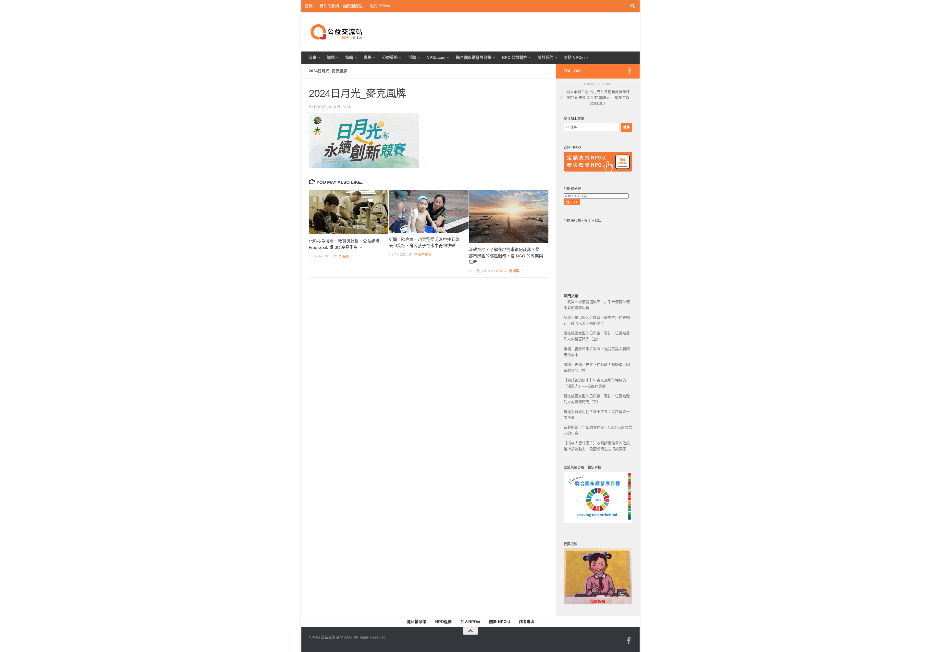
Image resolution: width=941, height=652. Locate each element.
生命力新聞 (422, 254)
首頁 (309, 6)
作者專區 (526, 622)
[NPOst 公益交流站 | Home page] (337, 32)
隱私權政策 (416, 622)
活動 (412, 57)
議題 (331, 57)
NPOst (320, 107)
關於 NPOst (380, 6)
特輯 (349, 57)
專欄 (367, 57)
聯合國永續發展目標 (473, 57)
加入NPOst (470, 622)
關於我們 (545, 57)
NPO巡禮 (443, 622)
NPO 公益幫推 (514, 57)
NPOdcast (436, 57)
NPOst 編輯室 (507, 271)
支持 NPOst (574, 57)
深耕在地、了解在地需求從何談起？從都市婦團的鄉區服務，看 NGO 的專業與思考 (506, 256)
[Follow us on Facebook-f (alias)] (629, 71)
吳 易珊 (343, 256)
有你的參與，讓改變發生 (341, 6)
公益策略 (390, 57)
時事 (312, 57)
